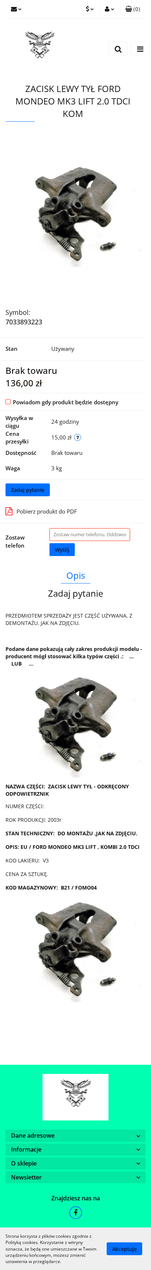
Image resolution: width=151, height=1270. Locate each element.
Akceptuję (124, 1248)
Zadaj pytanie (27, 489)
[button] (133, 9)
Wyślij (62, 549)
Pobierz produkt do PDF (46, 511)
